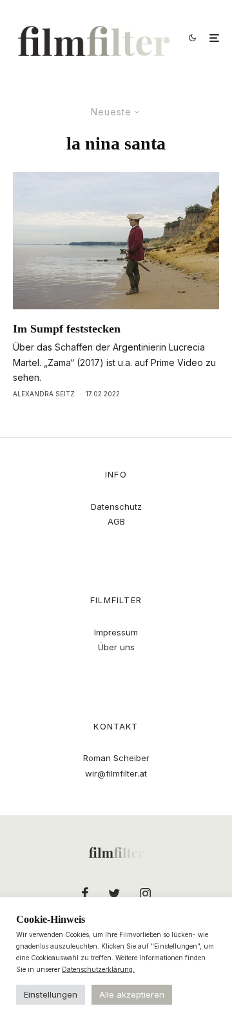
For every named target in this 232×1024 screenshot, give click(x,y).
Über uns (116, 647)
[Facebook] (85, 893)
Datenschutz (116, 506)
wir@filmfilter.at (116, 773)
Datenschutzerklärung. (98, 969)
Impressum (116, 632)
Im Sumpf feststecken (67, 328)
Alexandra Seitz (44, 394)
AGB (116, 521)
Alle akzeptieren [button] (131, 994)
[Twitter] (114, 893)
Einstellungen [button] (50, 994)
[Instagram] (145, 893)
